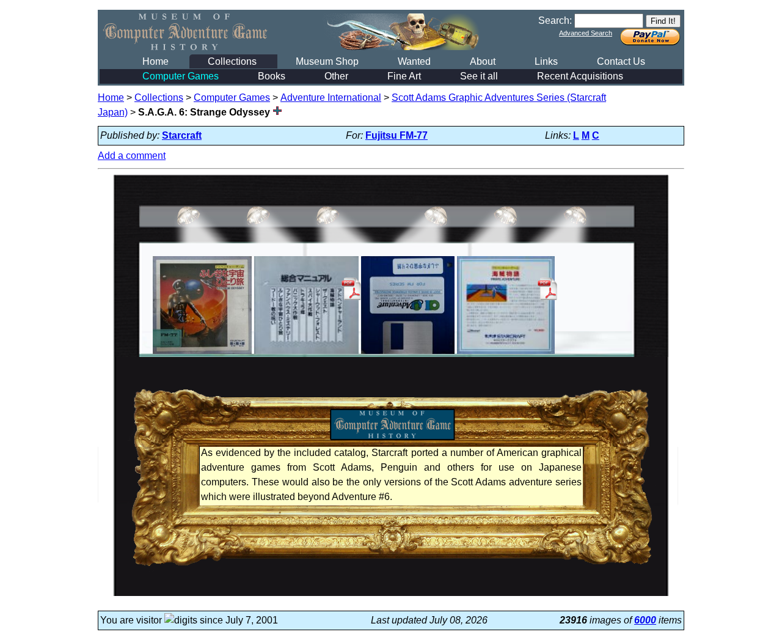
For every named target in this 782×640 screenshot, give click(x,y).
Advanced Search (585, 33)
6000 (645, 620)
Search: (555, 20)
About (482, 61)
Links (546, 61)
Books (271, 76)
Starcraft (182, 135)
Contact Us (621, 61)
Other (336, 76)
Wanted (414, 61)
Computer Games (180, 76)
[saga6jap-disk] (408, 353)
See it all (479, 76)
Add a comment (132, 155)
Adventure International (330, 97)
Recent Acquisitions (580, 76)
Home (155, 61)
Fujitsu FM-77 (396, 135)
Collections (232, 61)
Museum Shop (327, 61)
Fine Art (404, 76)
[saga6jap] (202, 353)
